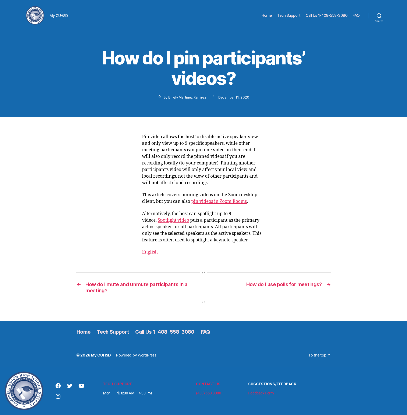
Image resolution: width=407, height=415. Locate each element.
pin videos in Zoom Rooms (219, 201)
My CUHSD (101, 355)
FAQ (356, 15)
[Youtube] (81, 385)
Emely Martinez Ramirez (187, 97)
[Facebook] (58, 385)
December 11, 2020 (233, 97)
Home (267, 15)
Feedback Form (261, 393)
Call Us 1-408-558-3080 (326, 15)
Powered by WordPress (136, 355)
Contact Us (208, 384)
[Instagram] (58, 396)
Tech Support (288, 15)
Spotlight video (173, 220)
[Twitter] (69, 385)
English (150, 252)
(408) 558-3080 (208, 393)
